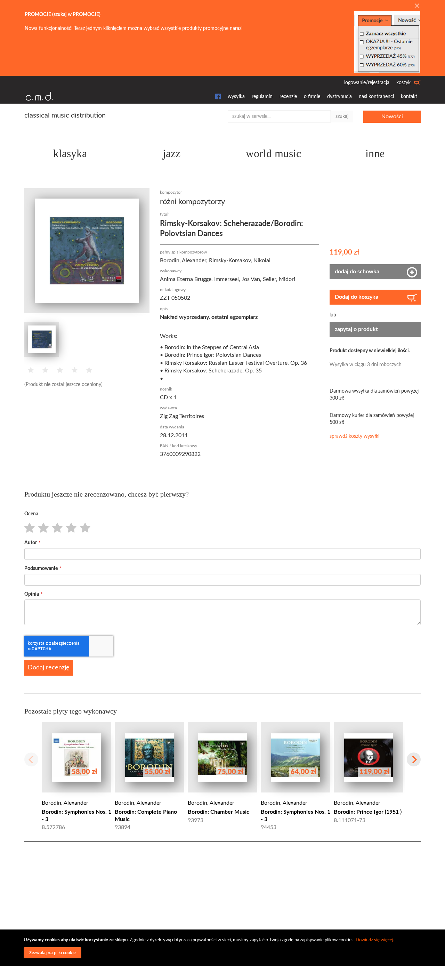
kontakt (409, 96)
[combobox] (279, 116)
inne (375, 153)
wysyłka (236, 96)
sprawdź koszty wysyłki (354, 436)
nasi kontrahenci (376, 96)
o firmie (312, 96)
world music (273, 153)
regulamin (262, 96)
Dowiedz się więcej (374, 940)
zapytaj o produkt (356, 329)
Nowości (392, 116)
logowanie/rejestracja (366, 82)
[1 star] (27, 528)
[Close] (416, 6)
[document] (223, 948)
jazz (171, 153)
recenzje (288, 96)
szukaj (341, 116)
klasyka (70, 153)
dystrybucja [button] (339, 96)
